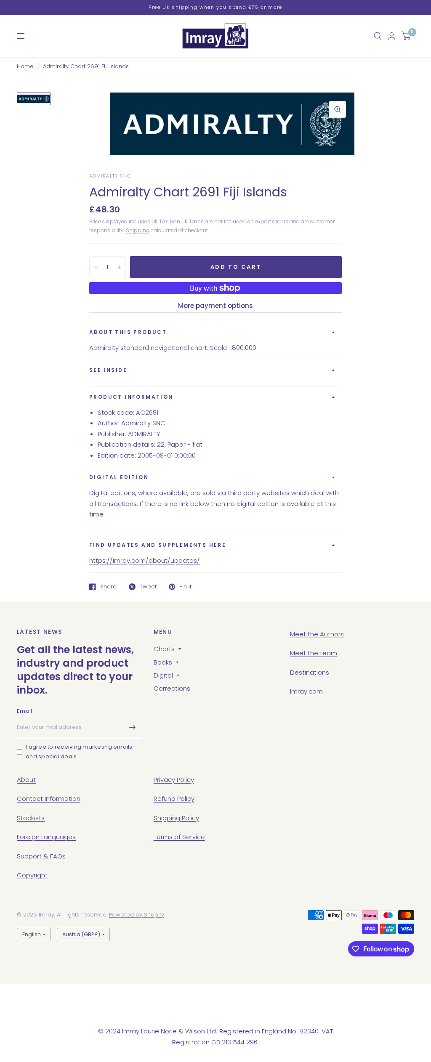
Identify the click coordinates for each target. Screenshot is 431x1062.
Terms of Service (179, 836)
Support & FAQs (41, 856)
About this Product (128, 332)
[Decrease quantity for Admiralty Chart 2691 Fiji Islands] (96, 267)
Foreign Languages (46, 836)
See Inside (108, 369)
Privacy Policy (174, 779)
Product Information (131, 396)
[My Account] (392, 36)
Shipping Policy (176, 817)
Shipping (137, 230)
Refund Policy (174, 798)
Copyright (32, 875)
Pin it (185, 586)
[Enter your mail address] (132, 727)
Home (25, 66)
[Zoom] (337, 109)
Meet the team (313, 653)
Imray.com (306, 691)
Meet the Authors (317, 634)
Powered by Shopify (136, 915)
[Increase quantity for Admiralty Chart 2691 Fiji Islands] (119, 267)
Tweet (148, 586)
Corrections (172, 688)
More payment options (215, 305)
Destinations (309, 672)
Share (108, 586)
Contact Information (48, 798)
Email (24, 711)
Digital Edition (119, 477)
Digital (163, 675)
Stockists (31, 817)
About (26, 779)
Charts (164, 648)
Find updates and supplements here (157, 544)
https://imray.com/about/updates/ (144, 560)
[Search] (378, 36)
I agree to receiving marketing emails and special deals (79, 751)
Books (163, 662)
